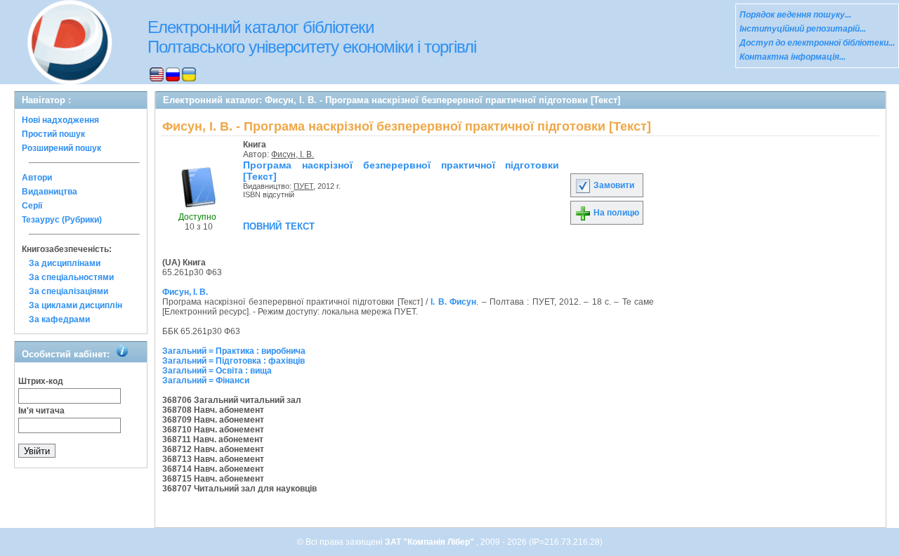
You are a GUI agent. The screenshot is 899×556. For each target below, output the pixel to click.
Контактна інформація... (793, 57)
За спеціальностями (71, 277)
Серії (32, 206)
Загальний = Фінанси (205, 380)
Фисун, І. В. (292, 154)
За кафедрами (59, 319)
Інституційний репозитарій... (803, 29)
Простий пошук (53, 134)
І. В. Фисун (453, 302)
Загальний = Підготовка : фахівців (233, 361)
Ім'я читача (41, 411)
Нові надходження (60, 120)
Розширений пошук (61, 148)
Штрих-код (40, 381)
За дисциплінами (64, 263)
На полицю (615, 213)
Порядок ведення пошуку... (795, 15)
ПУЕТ (303, 186)
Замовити (612, 185)
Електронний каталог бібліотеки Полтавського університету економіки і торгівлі (311, 37)
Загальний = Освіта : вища (217, 371)
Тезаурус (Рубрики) (62, 220)
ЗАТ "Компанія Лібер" (430, 542)
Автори (37, 178)
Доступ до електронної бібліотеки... (817, 43)
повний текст (279, 225)
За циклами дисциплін (75, 305)
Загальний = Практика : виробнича (234, 351)
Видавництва (49, 192)
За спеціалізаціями (68, 291)
